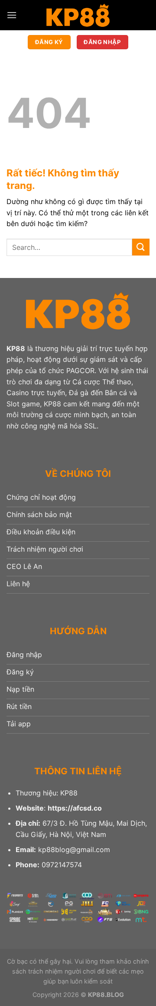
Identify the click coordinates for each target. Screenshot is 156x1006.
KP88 (15, 348)
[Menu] (11, 15)
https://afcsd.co (75, 808)
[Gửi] (141, 247)
